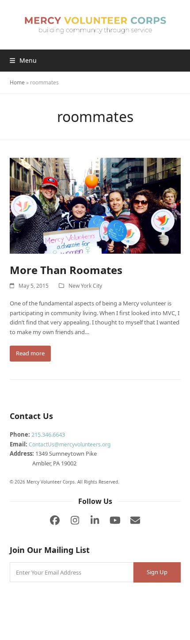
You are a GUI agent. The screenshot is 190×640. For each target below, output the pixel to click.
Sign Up (157, 572)
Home (17, 82)
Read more (30, 353)
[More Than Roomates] (95, 205)
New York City (85, 286)
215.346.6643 (48, 434)
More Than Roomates (66, 270)
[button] (23, 60)
